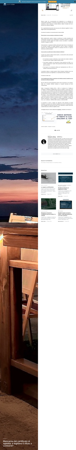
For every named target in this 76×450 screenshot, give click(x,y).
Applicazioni (60, 185)
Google (67, 147)
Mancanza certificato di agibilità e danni (52, 106)
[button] (71, 15)
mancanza (53, 126)
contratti (5, 438)
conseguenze (50, 126)
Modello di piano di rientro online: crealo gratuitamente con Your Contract (65, 214)
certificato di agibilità (44, 126)
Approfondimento (52, 29)
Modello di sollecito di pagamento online (63, 188)
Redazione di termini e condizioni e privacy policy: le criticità (48, 214)
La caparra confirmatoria (47, 187)
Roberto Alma (52, 137)
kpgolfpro (59, 109)
